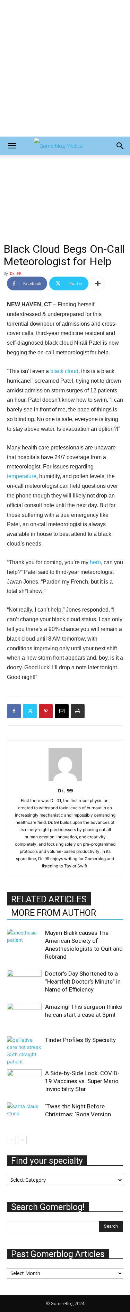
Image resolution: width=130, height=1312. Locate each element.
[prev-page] (11, 1140)
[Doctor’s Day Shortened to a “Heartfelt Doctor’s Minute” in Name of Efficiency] (24, 982)
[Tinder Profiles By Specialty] (24, 1050)
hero (95, 562)
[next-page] (22, 1140)
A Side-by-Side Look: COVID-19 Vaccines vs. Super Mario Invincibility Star (82, 1081)
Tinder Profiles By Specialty (80, 1039)
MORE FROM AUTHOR (53, 913)
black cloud (64, 371)
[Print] (78, 711)
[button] (12, 146)
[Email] (62, 711)
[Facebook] (14, 711)
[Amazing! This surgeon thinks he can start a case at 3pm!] (24, 1014)
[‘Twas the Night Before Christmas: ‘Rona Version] (24, 1114)
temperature (21, 476)
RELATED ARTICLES (49, 899)
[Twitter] (30, 711)
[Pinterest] (46, 711)
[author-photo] (65, 781)
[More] (97, 283)
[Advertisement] (65, 68)
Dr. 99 (15, 273)
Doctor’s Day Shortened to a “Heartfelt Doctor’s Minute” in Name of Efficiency (83, 981)
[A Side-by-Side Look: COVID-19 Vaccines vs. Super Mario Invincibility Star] (24, 1081)
